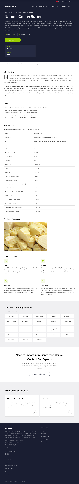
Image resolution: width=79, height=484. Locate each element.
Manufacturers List (66, 1)
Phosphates (11, 334)
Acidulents (11, 316)
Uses (14, 64)
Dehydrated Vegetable (25, 322)
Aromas (54, 316)
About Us (34, 6)
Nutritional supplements (39, 328)
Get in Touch (11, 40)
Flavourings (68, 321)
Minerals (25, 328)
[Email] (8, 454)
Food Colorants (11, 328)
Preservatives (39, 334)
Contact (53, 6)
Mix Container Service (11, 465)
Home (6, 12)
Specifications (21, 64)
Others (67, 328)
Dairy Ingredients (11, 321)
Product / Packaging (33, 64)
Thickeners (25, 339)
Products (41, 6)
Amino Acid (25, 316)
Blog (47, 6)
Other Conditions (45, 64)
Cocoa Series (18, 12)
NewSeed (10, 6)
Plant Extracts (25, 334)
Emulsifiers (39, 321)
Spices (67, 334)
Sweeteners (11, 339)
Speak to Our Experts (38, 374)
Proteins (54, 334)
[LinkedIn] (5, 454)
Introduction (8, 64)
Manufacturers (9, 468)
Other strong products (53, 328)
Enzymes (53, 321)
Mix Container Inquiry (65, 6)
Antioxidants (39, 316)
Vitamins (39, 339)
